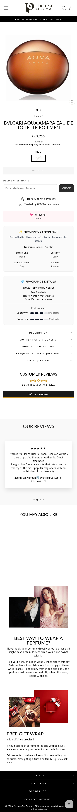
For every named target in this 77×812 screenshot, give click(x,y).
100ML (38, 158)
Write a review (39, 394)
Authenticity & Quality (38, 339)
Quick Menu (38, 775)
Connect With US (38, 799)
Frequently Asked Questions (38, 353)
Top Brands (38, 791)
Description (38, 332)
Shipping (33, 144)
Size (38, 151)
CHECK (66, 188)
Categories (37, 783)
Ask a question (38, 360)
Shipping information (39, 346)
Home (37, 116)
